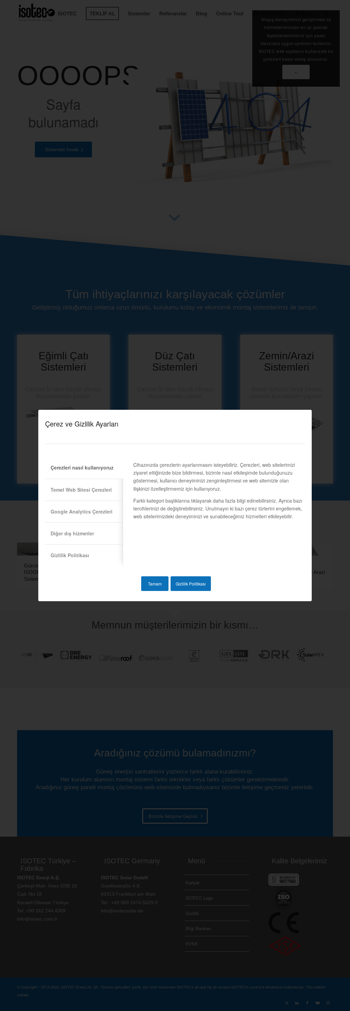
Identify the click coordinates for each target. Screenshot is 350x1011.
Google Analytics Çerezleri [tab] (81, 511)
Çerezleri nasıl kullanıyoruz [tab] (82, 467)
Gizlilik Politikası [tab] (70, 555)
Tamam (155, 584)
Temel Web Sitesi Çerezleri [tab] (81, 489)
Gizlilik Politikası (191, 584)
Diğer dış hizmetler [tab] (72, 533)
